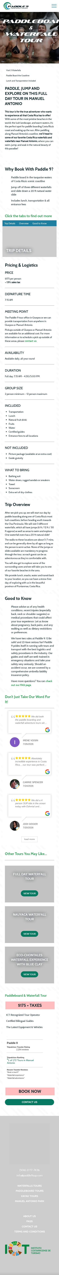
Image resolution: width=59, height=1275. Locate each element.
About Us (29, 1216)
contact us (31, 340)
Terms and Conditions (29, 1231)
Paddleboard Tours (29, 1190)
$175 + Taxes (36, 1005)
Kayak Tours (29, 1196)
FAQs (29, 1221)
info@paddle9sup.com (30, 1175)
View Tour (29, 893)
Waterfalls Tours (29, 1185)
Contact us (29, 1226)
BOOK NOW (37, 1091)
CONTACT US (29, 1102)
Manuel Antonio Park (29, 1201)
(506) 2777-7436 (30, 1170)
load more (29, 839)
